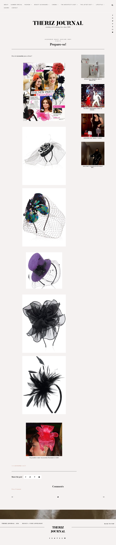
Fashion (27, 4)
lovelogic (38, 523)
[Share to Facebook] (26, 477)
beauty (56, 39)
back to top (109, 524)
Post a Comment (16, 489)
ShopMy (6, 8)
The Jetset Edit (86, 4)
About (6, 4)
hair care (63, 39)
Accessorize (49, 39)
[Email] (39, 477)
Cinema (54, 4)
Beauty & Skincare (41, 4)
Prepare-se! (58, 44)
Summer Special (16, 4)
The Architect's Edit (68, 4)
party (69, 39)
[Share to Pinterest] (35, 477)
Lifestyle (99, 4)
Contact (15, 8)
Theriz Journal (58, 23)
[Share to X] (30, 477)
